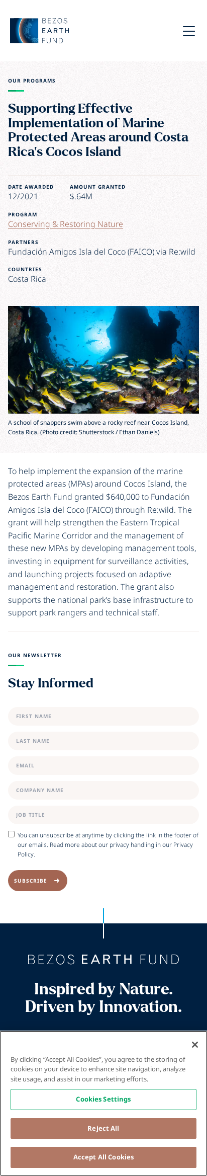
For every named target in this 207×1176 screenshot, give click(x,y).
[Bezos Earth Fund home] (103, 960)
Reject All (103, 1128)
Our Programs (32, 80)
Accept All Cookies (103, 1156)
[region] (103, 1103)
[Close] (195, 1045)
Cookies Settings (103, 1099)
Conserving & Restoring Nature (65, 223)
